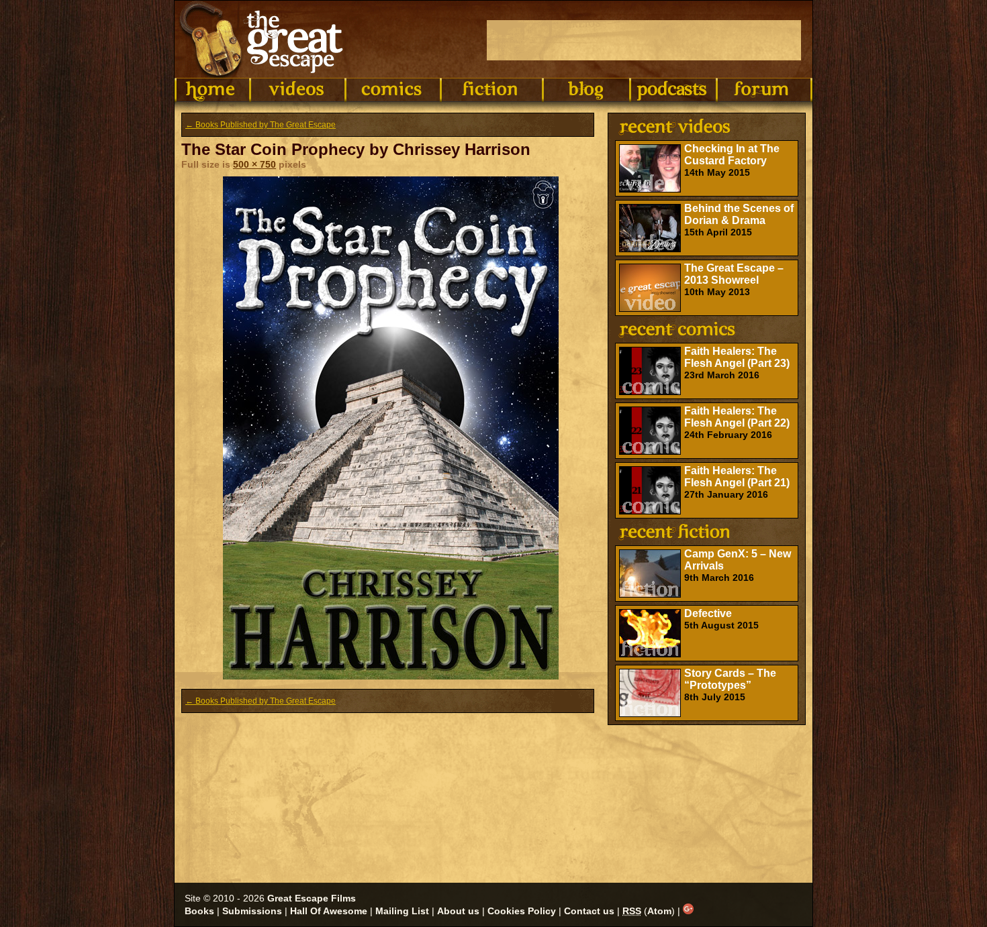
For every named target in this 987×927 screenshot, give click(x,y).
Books (199, 911)
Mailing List (402, 911)
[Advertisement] (644, 40)
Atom (659, 911)
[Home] (212, 90)
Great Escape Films (311, 898)
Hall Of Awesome (328, 911)
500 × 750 (254, 164)
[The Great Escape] (263, 39)
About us (458, 911)
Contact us (589, 911)
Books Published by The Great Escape (260, 124)
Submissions (252, 911)
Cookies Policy (521, 911)
